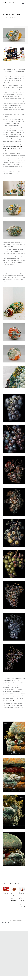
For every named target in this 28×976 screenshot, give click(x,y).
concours (12, 700)
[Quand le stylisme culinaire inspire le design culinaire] (22, 889)
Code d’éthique (21, 920)
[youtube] (9, 923)
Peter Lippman (15, 273)
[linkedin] (6, 923)
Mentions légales (14, 920)
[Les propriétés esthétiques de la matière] (14, 889)
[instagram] (3, 923)
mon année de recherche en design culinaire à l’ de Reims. (13, 148)
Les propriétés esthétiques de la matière (15, 897)
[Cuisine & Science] (6, 889)
